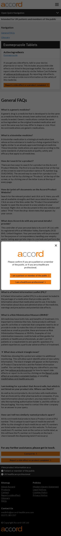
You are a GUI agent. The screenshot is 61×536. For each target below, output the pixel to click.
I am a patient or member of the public (29, 275)
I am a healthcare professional (29, 282)
